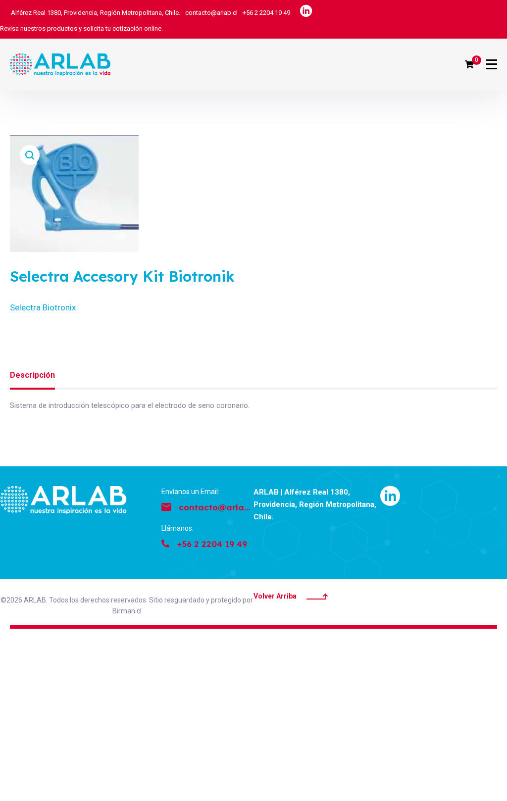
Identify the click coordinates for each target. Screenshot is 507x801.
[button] (30, 155)
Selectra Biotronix (43, 307)
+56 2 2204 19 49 (266, 12)
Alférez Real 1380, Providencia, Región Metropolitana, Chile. (95, 12)
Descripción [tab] (32, 375)
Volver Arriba (275, 596)
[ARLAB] (60, 64)
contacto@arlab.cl (211, 12)
